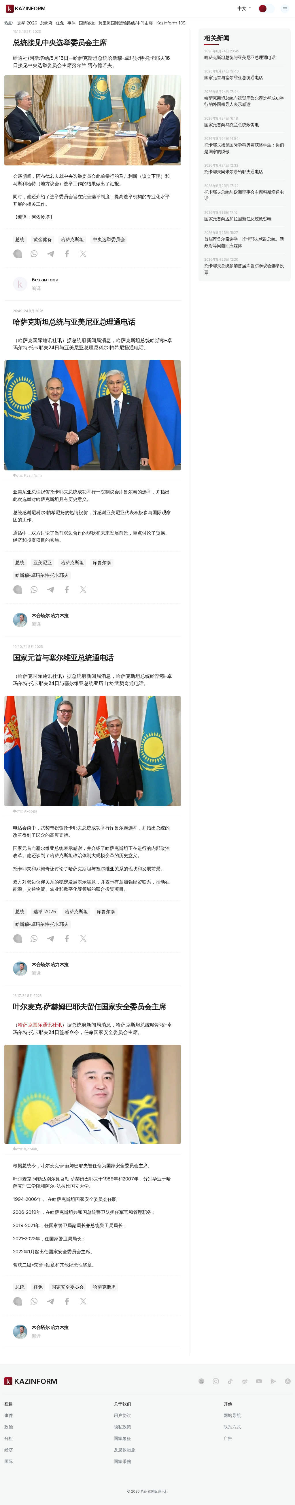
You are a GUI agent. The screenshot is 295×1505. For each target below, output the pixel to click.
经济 (8, 1450)
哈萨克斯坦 (72, 239)
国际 (8, 1461)
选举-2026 (27, 23)
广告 (228, 1438)
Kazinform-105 (170, 23)
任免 (60, 23)
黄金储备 (42, 239)
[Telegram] (50, 254)
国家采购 (122, 1461)
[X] (83, 254)
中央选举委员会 (109, 239)
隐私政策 (122, 1427)
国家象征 (122, 1438)
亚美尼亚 (42, 562)
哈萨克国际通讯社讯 (40, 1025)
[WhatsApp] (34, 254)
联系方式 (232, 1427)
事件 (71, 23)
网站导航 (232, 1415)
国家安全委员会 (68, 1287)
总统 (19, 239)
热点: (8, 22)
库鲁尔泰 (102, 562)
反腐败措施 (124, 1450)
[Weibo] (244, 1381)
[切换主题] (266, 8)
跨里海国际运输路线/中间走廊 (126, 23)
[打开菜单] (285, 8)
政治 (8, 1427)
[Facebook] (66, 254)
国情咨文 (87, 23)
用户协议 (122, 1415)
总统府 (46, 23)
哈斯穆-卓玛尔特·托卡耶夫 (42, 575)
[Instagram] (17, 254)
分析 (8, 1438)
